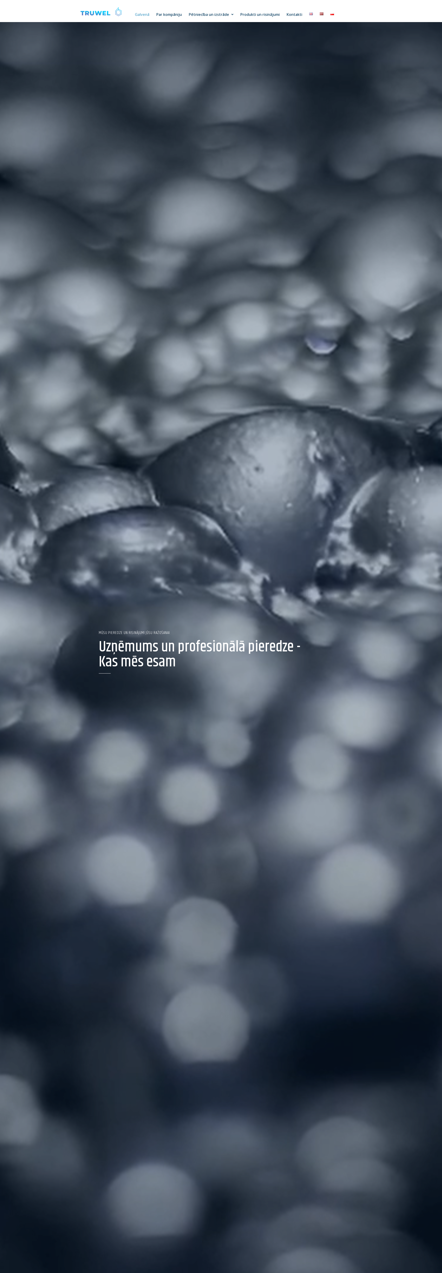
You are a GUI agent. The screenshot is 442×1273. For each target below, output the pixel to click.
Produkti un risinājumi (260, 14)
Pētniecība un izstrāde (209, 14)
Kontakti (294, 14)
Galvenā (142, 14)
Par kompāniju (169, 14)
